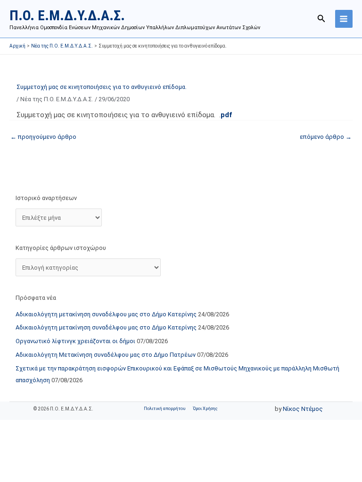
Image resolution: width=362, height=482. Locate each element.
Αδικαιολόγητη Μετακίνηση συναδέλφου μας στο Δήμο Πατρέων (106, 354)
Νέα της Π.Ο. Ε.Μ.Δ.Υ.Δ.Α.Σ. (56, 99)
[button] (321, 18)
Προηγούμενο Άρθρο (43, 136)
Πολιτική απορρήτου (164, 408)
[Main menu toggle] (344, 18)
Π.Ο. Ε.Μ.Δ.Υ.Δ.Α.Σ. (67, 15)
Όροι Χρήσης (205, 408)
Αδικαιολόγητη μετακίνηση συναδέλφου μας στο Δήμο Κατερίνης (106, 314)
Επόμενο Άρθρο (326, 136)
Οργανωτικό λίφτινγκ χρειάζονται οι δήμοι (75, 341)
